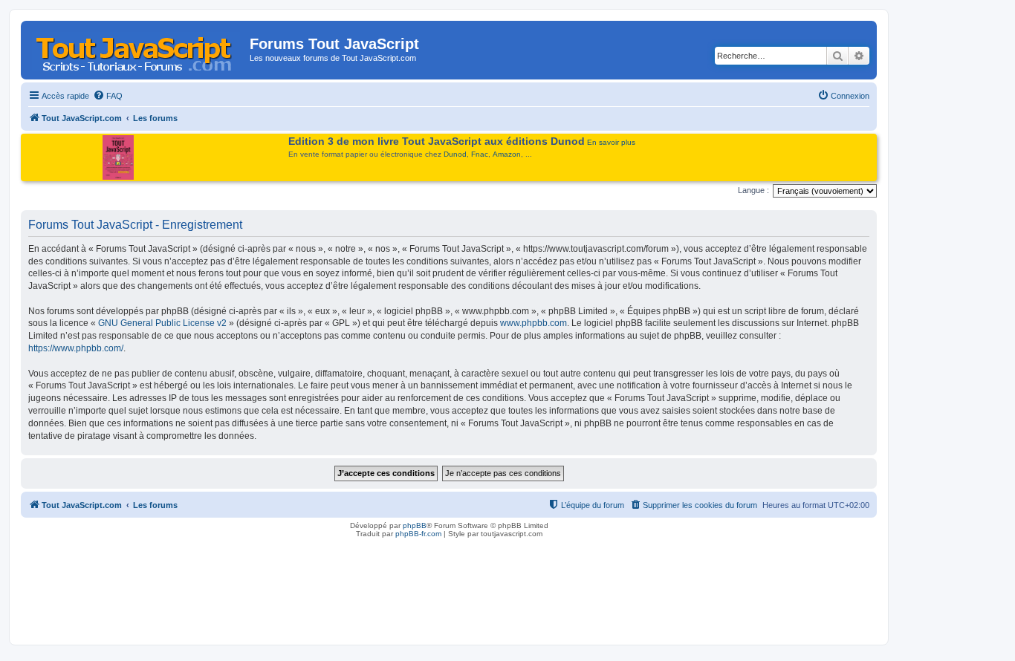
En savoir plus (611, 142)
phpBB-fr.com (418, 534)
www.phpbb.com (533, 323)
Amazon (507, 154)
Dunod (455, 154)
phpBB (415, 525)
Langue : (753, 190)
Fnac (479, 154)
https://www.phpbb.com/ (75, 348)
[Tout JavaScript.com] (137, 48)
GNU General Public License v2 (162, 323)
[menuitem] (108, 96)
